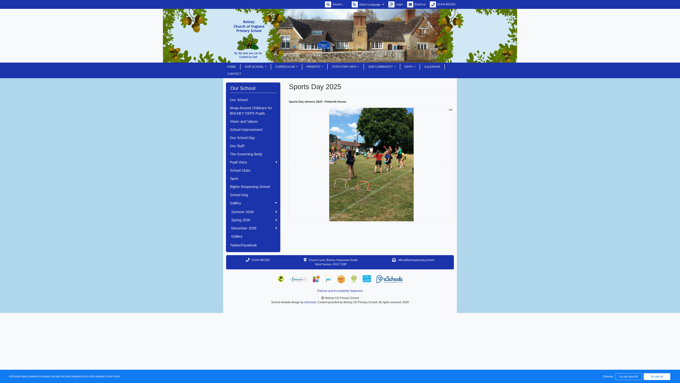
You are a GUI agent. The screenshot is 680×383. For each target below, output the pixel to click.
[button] (293, 164)
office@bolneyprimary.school (416, 260)
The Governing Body (246, 154)
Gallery (235, 203)
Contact (234, 73)
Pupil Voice (238, 162)
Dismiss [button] (608, 376)
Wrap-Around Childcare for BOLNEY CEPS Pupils (251, 110)
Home (231, 66)
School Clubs (240, 170)
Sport (234, 179)
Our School (239, 100)
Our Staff (237, 146)
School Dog (239, 195)
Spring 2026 (240, 220)
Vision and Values (244, 121)
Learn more (113, 376)
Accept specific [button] (628, 376)
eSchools (310, 302)
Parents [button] (314, 66)
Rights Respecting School (250, 187)
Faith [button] (408, 66)
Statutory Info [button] (344, 66)
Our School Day (242, 138)
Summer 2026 (242, 212)
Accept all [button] (657, 376)
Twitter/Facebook (243, 245)
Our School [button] (254, 66)
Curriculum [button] (285, 66)
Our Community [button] (380, 66)
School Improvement (246, 130)
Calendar (432, 66)
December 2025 (243, 228)
